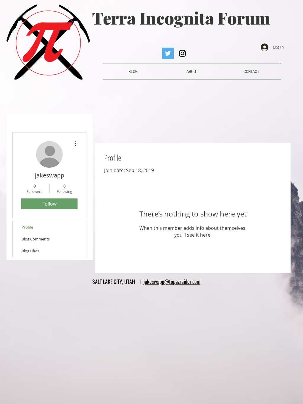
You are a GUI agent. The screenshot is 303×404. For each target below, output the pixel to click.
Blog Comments (36, 239)
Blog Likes (30, 250)
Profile (27, 227)
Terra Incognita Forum (181, 18)
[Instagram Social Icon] (182, 53)
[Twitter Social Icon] (168, 53)
